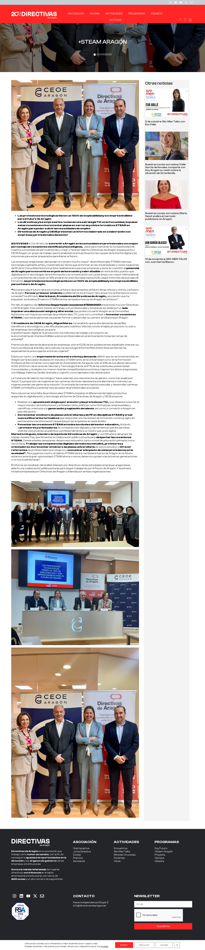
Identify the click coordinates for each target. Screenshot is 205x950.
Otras (117, 861)
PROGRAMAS (167, 842)
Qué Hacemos (81, 848)
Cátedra (159, 861)
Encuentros (120, 848)
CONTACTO (84, 896)
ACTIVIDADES (126, 842)
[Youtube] (180, 2)
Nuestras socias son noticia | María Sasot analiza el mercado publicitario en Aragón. (166, 216)
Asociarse (79, 861)
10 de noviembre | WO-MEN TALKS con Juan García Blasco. (166, 260)
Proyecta (160, 854)
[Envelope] (42, 896)
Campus (159, 858)
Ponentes (119, 858)
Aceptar (124, 945)
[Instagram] (170, 2)
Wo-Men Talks (122, 851)
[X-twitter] (186, 2)
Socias (77, 854)
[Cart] (190, 20)
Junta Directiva (82, 851)
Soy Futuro (161, 848)
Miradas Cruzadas (125, 854)
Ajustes (164, 945)
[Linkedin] (175, 2)
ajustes (104, 946)
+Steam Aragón (164, 851)
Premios (78, 858)
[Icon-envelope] (191, 2)
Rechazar (144, 945)
